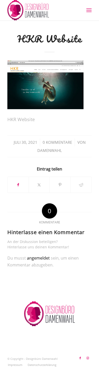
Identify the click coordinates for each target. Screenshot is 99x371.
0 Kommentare (57, 142)
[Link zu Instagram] (88, 358)
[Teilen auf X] (39, 185)
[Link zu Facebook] (80, 358)
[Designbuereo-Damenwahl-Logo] (41, 10)
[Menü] (89, 10)
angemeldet (38, 258)
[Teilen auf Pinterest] (60, 185)
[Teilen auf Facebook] (18, 185)
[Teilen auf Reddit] (81, 185)
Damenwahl (49, 150)
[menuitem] (89, 10)
